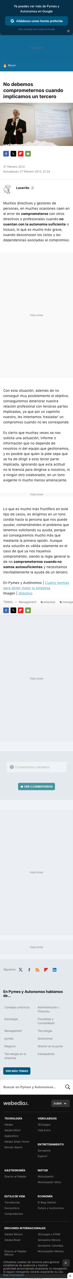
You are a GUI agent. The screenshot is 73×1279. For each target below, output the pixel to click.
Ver (38, 786)
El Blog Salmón (47, 1202)
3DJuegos (44, 1124)
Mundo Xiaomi (13, 1147)
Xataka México (13, 1234)
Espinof (42, 1156)
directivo (25, 593)
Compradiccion (13, 1213)
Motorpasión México (51, 1251)
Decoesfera (11, 1208)
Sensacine (44, 1150)
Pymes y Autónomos (51, 1208)
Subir (58, 1103)
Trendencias (12, 1202)
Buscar (67, 1087)
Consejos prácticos (17, 1007)
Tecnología (45, 1030)
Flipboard (21, 154)
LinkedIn (54, 969)
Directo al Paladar (15, 1176)
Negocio (10, 1046)
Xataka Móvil (12, 1130)
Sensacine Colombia (50, 1245)
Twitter (13, 154)
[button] (25, 187)
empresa (49, 602)
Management (27, 602)
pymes (8, 1038)
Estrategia (11, 1019)
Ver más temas (16, 1071)
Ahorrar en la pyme (50, 1046)
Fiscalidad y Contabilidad (46, 1021)
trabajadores (46, 1054)
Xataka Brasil (12, 1239)
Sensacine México (49, 1239)
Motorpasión (46, 1176)
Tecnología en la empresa (15, 1056)
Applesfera (11, 1135)
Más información (13, 1275)
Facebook (6, 154)
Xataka (8, 1124)
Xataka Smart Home (16, 1141)
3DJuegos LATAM (49, 1234)
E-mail (28, 154)
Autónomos (45, 1038)
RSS (37, 969)
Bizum (12, 65)
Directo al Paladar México (15, 1253)
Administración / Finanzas (48, 1009)
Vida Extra (44, 1130)
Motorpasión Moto (49, 1182)
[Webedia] (15, 1106)
